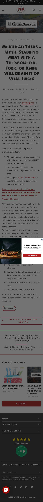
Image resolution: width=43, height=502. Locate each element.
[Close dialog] (42, 239)
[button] (6, 490)
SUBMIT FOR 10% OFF (32, 255)
